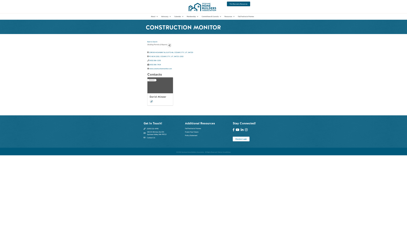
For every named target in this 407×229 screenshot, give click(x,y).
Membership (191, 16)
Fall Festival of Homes (246, 16)
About (153, 16)
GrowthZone (227, 152)
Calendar (177, 16)
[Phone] (151, 101)
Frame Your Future (191, 132)
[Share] (169, 45)
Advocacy (164, 16)
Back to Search (152, 42)
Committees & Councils (210, 16)
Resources (228, 16)
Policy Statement (191, 135)
